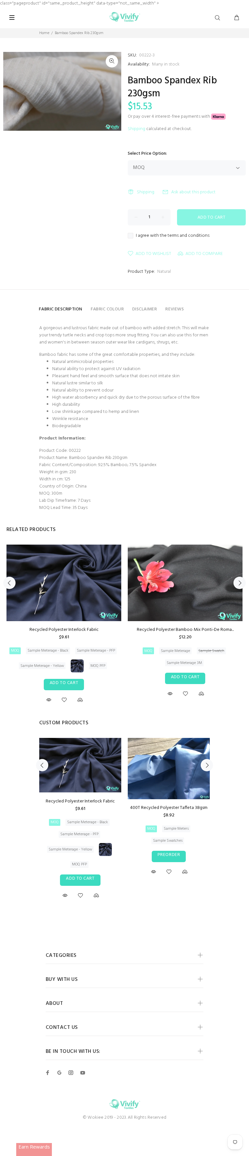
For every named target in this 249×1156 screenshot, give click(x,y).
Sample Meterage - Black (48, 650)
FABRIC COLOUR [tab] (107, 309)
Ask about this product (193, 192)
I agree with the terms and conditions (172, 235)
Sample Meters (176, 828)
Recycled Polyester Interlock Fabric (64, 629)
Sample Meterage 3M (184, 663)
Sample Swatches (168, 840)
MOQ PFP (97, 666)
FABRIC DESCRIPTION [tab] (60, 309)
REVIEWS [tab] (174, 309)
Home (44, 33)
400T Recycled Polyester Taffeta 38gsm (169, 808)
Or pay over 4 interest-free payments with (169, 116)
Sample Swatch (211, 651)
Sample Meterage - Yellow (42, 666)
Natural (164, 271)
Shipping (136, 129)
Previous (9, 583)
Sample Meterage (175, 651)
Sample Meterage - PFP (96, 650)
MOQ (15, 650)
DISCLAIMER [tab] (144, 309)
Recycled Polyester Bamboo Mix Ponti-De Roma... (185, 629)
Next (239, 583)
